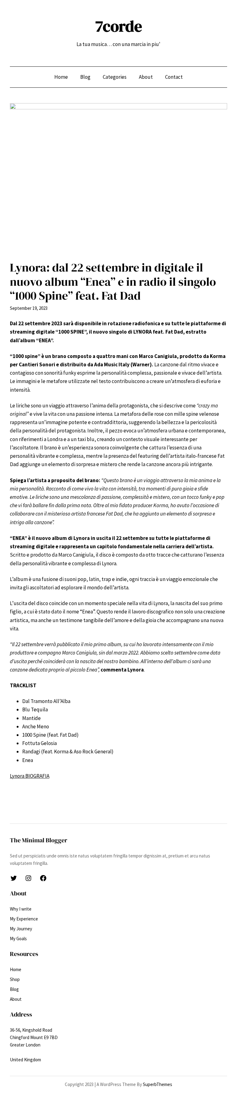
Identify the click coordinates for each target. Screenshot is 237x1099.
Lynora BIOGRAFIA (29, 776)
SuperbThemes (157, 1084)
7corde (118, 26)
